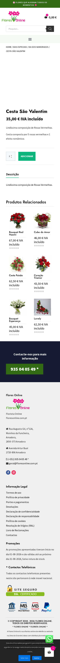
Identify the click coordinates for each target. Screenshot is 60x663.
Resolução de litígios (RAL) (20, 525)
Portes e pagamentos (17, 502)
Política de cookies (16, 520)
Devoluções (12, 506)
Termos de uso (13, 492)
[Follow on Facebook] (8, 472)
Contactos (11, 535)
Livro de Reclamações (17, 530)
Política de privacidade (18, 497)
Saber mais (24, 658)
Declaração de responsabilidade (22, 516)
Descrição (12, 174)
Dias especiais (20, 47)
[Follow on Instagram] (14, 472)
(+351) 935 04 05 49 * (18, 459)
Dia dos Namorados (38, 47)
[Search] (50, 29)
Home (8, 47)
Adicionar (27, 156)
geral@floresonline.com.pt (23, 463)
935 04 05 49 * (25, 369)
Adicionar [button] (42, 251)
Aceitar (36, 658)
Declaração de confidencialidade (23, 511)
